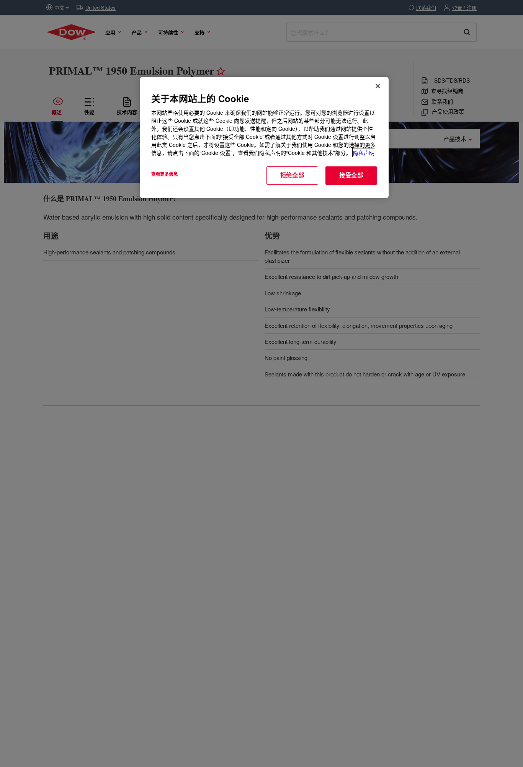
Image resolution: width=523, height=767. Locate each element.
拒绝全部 (292, 175)
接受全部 (351, 175)
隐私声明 (363, 152)
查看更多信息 (164, 174)
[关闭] (377, 86)
